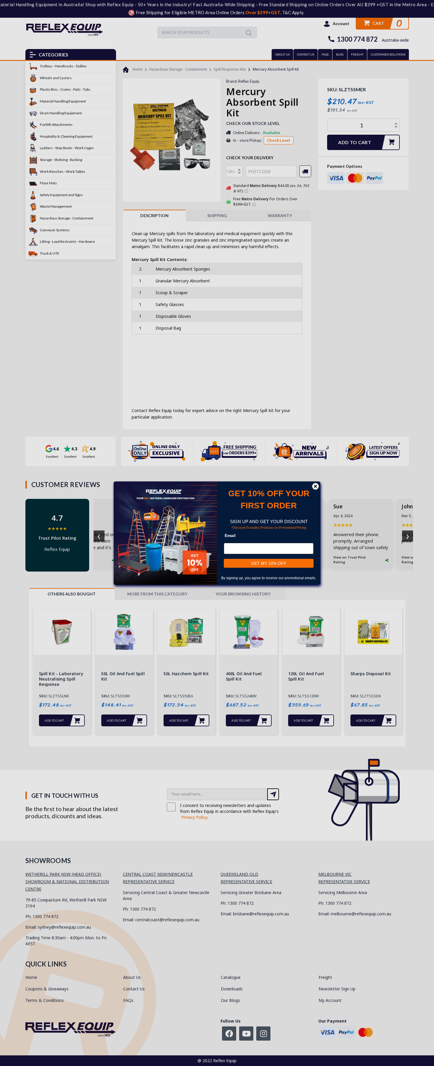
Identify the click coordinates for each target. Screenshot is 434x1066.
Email (230, 535)
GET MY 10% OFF (268, 563)
